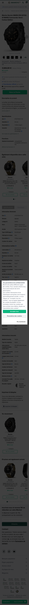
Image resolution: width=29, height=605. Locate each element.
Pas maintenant (21, 322)
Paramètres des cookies (14, 316)
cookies (7, 287)
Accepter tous (14, 311)
